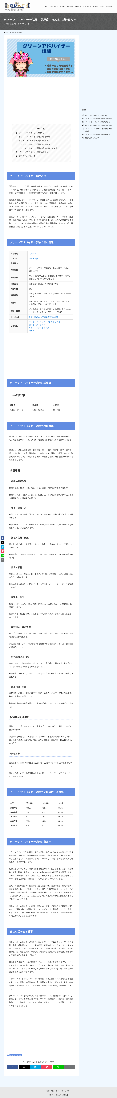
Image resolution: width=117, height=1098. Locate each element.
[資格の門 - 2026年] (17, 5)
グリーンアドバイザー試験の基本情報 (34, 137)
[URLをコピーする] (69, 1067)
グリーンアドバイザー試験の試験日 (33, 141)
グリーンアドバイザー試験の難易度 (33, 152)
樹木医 (31, 331)
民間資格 (32, 254)
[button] (12, 1067)
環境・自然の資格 (11, 24)
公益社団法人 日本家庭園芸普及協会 (44, 317)
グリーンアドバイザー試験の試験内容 (34, 144)
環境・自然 (33, 259)
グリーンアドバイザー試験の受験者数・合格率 (38, 148)
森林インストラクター (38, 325)
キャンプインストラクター (40, 328)
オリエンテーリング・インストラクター (45, 322)
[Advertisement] (41, 100)
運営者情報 (50, 1091)
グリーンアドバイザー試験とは (32, 133)
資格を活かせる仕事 (27, 156)
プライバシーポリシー (63, 1091)
